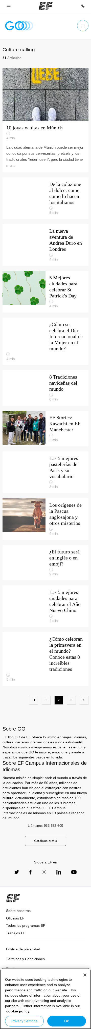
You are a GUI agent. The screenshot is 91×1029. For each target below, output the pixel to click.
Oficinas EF (15, 918)
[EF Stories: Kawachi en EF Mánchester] (45, 428)
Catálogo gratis (45, 841)
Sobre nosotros (18, 911)
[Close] (84, 975)
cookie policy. (18, 1011)
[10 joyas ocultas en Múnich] (45, 94)
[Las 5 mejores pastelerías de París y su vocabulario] (45, 472)
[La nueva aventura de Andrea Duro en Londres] (45, 245)
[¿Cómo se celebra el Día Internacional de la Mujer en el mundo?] (45, 341)
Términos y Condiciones (25, 959)
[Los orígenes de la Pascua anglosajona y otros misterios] (45, 519)
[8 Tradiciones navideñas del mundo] (45, 388)
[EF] (46, 6)
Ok (66, 1021)
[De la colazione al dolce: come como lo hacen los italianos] (45, 198)
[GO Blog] (19, 25)
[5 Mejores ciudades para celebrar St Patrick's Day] (45, 292)
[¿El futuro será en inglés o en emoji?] (45, 563)
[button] (8, 6)
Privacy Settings (24, 1021)
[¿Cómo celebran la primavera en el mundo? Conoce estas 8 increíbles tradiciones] (45, 659)
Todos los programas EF (25, 925)
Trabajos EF (16, 933)
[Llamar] (83, 6)
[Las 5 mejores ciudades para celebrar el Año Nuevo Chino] (45, 606)
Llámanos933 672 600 (45, 826)
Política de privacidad (23, 949)
